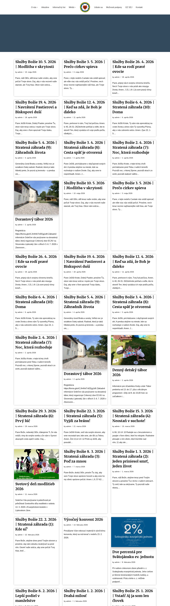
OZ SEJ (128, 7)
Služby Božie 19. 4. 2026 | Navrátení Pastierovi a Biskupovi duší (36, 107)
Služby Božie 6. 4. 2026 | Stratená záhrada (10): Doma (133, 107)
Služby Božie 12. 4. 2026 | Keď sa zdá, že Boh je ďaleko (84, 107)
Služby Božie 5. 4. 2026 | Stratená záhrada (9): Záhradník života (36, 147)
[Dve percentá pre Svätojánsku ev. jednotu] (133, 532)
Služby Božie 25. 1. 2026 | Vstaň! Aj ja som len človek (132, 596)
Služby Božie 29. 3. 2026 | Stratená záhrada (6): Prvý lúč (35, 416)
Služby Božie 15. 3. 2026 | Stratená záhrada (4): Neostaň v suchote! (132, 416)
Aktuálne (45, 7)
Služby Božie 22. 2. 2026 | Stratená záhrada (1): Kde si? (35, 524)
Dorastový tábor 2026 (34, 219)
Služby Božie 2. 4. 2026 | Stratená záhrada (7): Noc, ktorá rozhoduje (133, 147)
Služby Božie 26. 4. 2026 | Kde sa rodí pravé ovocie (133, 67)
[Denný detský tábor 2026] (133, 350)
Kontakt (139, 7)
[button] (37, 7)
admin (20, 72)
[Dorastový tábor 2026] (36, 197)
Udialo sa (98, 7)
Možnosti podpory (114, 7)
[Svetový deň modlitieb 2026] (36, 464)
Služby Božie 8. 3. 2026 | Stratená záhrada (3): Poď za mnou (84, 456)
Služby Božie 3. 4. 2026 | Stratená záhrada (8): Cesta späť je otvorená (84, 147)
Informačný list (59, 7)
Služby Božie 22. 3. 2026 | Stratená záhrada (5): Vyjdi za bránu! (84, 416)
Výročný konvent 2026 (83, 519)
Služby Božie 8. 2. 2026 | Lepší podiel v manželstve (36, 596)
